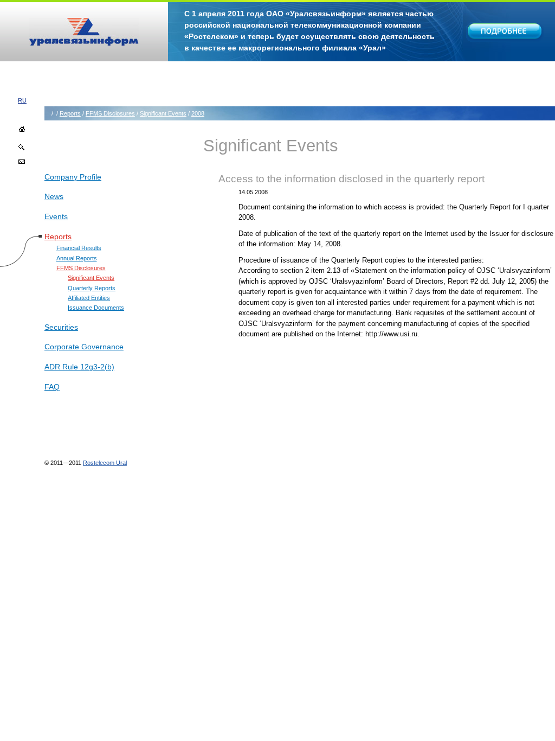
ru (22, 100)
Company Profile (72, 177)
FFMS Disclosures (110, 113)
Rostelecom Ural (105, 462)
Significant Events (163, 113)
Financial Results (78, 248)
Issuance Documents (96, 307)
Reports (70, 113)
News (53, 196)
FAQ (52, 386)
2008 (197, 113)
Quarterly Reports (91, 288)
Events (56, 216)
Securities (61, 327)
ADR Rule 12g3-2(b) (79, 366)
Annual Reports (76, 258)
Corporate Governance (84, 346)
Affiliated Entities (89, 298)
